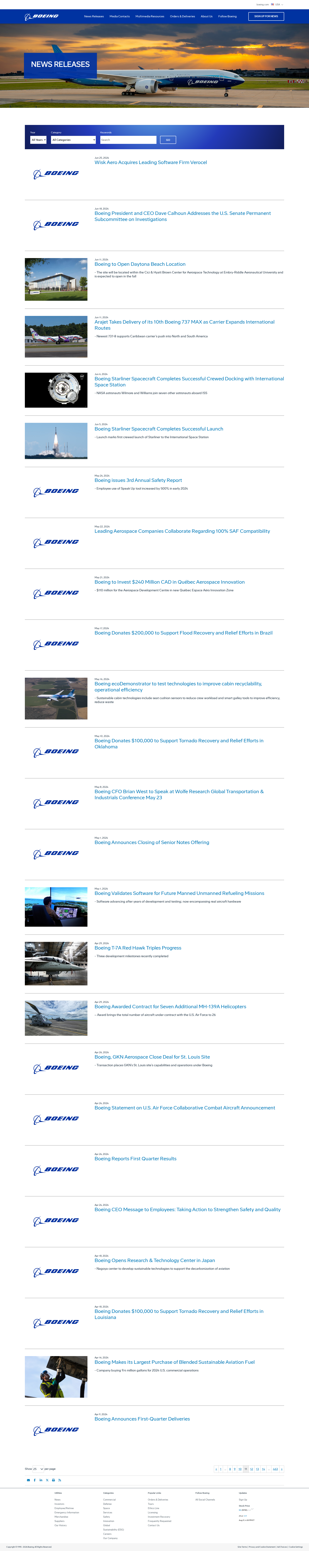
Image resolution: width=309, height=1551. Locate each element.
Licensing (153, 1512)
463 (275, 1469)
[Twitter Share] (47, 1480)
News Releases (94, 16)
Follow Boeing (227, 16)
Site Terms (242, 1547)
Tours (151, 1504)
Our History (61, 1525)
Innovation (108, 1521)
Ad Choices (282, 1547)
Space (106, 1508)
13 (257, 1469)
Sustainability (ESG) (113, 1529)
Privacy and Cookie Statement (262, 1547)
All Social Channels (205, 1499)
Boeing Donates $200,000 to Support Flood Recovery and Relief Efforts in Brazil (184, 633)
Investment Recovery (159, 1516)
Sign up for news (266, 16)
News (57, 1499)
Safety (106, 1516)
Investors (59, 1504)
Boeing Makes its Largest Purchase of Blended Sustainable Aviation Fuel (175, 1362)
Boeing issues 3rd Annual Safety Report (138, 480)
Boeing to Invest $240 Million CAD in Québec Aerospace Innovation (170, 582)
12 (251, 1469)
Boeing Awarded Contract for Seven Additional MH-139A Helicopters (170, 1006)
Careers (107, 1534)
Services (107, 1512)
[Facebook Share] (34, 1480)
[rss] (59, 1480)
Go (168, 140)
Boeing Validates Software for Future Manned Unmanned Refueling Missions (179, 893)
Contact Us (154, 1525)
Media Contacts (120, 16)
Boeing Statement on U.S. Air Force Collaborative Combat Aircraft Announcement (185, 1108)
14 (263, 1469)
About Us (205, 18)
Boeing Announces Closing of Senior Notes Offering (152, 842)
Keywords (106, 132)
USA (278, 4)
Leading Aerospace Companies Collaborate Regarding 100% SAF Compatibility (182, 531)
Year (32, 132)
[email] (28, 1480)
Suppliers (59, 1521)
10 (240, 1469)
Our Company (110, 1538)
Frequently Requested (159, 1521)
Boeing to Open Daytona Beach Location (140, 264)
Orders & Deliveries (181, 18)
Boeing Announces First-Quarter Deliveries (142, 1419)
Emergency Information (67, 1512)
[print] (53, 1480)
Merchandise (61, 1516)
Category (56, 132)
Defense (107, 1504)
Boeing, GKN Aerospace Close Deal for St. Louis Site (152, 1057)
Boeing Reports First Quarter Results (135, 1159)
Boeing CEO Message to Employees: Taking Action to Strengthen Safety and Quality (188, 1209)
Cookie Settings (296, 1547)
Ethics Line (153, 1508)
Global (106, 1525)
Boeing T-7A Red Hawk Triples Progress (138, 948)
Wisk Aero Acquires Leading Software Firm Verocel (151, 162)
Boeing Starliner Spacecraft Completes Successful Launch (159, 429)
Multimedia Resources (148, 18)
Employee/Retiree (64, 1508)
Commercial (109, 1499)
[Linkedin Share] (41, 1480)
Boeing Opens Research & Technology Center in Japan (155, 1260)
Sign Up (243, 1499)
